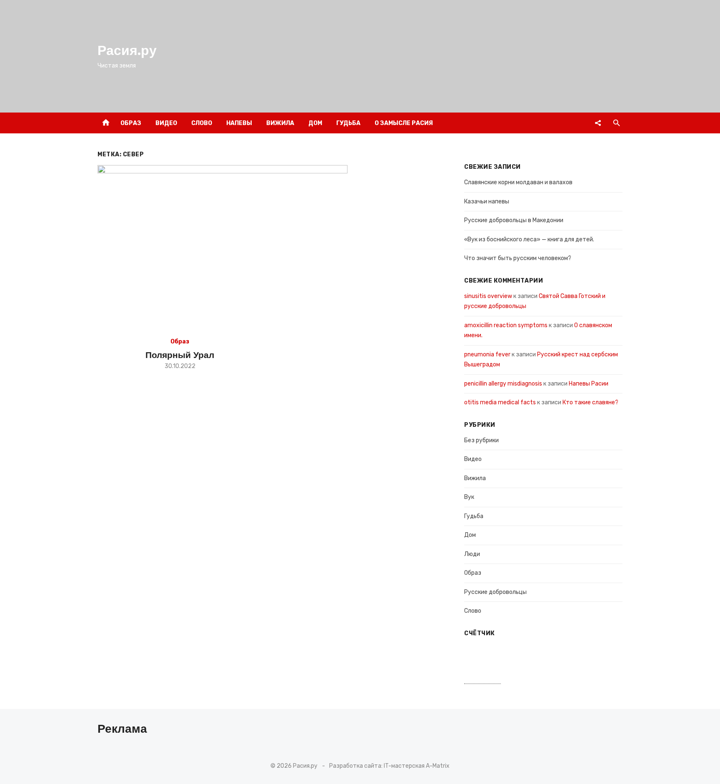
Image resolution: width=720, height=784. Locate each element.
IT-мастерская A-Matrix (417, 765)
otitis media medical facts (500, 402)
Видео (166, 123)
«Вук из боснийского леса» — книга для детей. (529, 239)
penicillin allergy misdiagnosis (503, 383)
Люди (472, 554)
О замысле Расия (404, 123)
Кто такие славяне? (590, 402)
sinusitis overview (488, 296)
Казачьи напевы (486, 201)
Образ (130, 123)
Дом (315, 123)
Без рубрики (481, 440)
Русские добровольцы (495, 592)
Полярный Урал (179, 355)
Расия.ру (127, 50)
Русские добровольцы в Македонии (513, 220)
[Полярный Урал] (223, 248)
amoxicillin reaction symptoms (506, 325)
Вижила (280, 123)
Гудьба (348, 123)
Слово (201, 123)
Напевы (239, 123)
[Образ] (598, 123)
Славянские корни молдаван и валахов (518, 182)
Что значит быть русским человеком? (517, 258)
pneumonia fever (487, 354)
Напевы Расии (588, 383)
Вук (469, 497)
